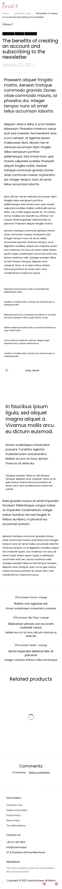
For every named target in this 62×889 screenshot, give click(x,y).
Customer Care (14, 805)
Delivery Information (16, 810)
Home (5, 13)
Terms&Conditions (16, 825)
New (19, 33)
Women (30, 33)
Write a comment (39, 772)
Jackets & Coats (22, 13)
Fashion (8, 33)
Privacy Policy (13, 815)
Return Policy (13, 820)
